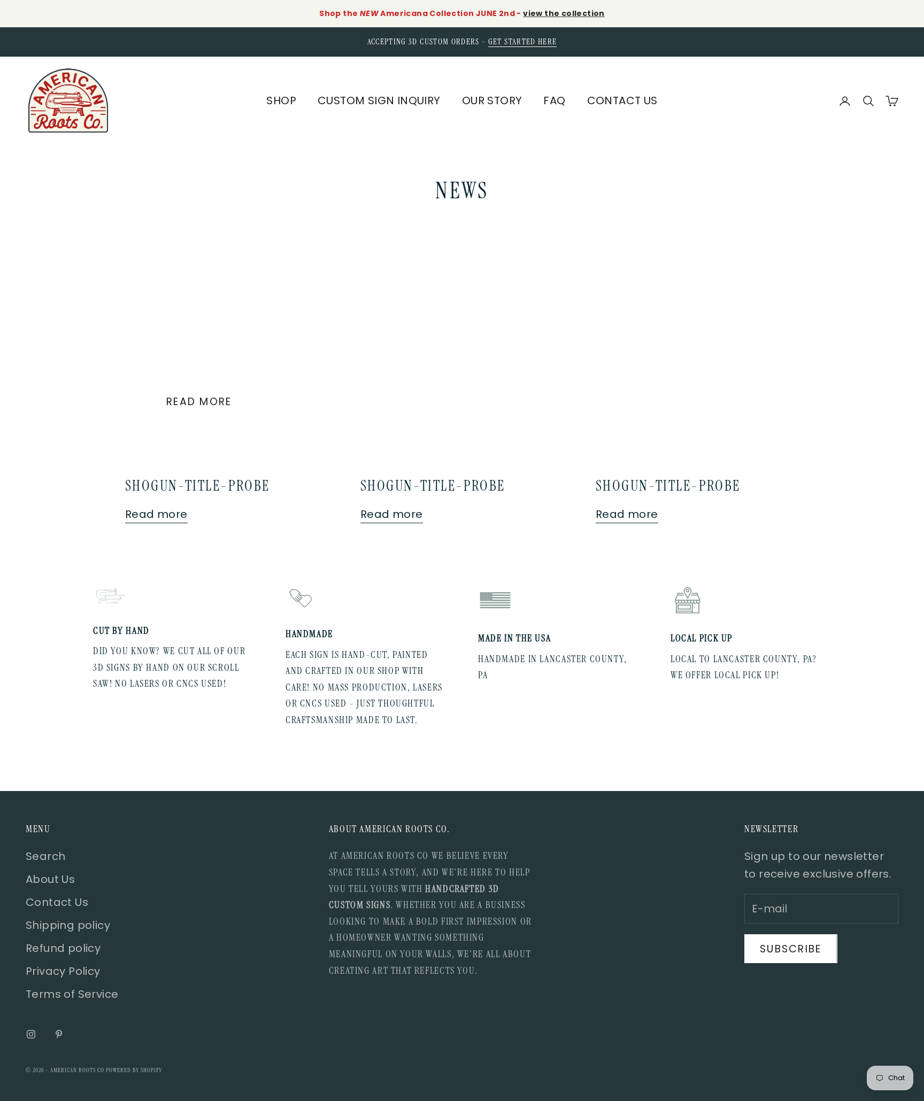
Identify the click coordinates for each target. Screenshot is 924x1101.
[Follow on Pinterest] (58, 1034)
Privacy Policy (63, 971)
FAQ (554, 100)
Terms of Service (72, 994)
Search (45, 856)
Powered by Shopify (134, 1070)
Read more (199, 401)
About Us (50, 879)
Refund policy (63, 948)
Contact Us (57, 902)
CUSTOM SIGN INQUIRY (379, 100)
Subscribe (791, 949)
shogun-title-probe (197, 485)
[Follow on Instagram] (31, 1034)
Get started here (522, 41)
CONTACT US (622, 100)
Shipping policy (68, 925)
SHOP (281, 100)
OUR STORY (492, 100)
